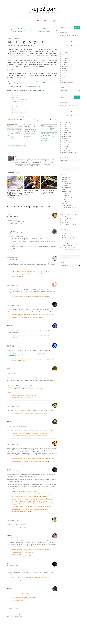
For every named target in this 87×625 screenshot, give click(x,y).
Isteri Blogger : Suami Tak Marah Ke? (31, 191)
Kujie (16, 157)
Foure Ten (64, 234)
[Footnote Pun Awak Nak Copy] (14, 128)
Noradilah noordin (66, 238)
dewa (13, 145)
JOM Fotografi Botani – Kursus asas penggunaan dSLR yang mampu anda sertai (14, 193)
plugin (24, 145)
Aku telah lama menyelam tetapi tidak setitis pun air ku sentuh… (20, 30)
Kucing (63, 64)
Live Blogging (65, 66)
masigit (64, 244)
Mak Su (8, 325)
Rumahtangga (65, 80)
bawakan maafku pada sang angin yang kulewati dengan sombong (45, 30)
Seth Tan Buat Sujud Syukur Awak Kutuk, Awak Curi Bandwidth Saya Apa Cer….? (49, 135)
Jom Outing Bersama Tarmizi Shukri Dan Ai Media (48, 192)
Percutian (64, 74)
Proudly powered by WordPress (14, 615)
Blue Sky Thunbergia (67, 41)
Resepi (63, 78)
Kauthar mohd (65, 247)
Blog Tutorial (65, 58)
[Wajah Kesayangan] (32, 130)
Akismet (9, 66)
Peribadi (64, 76)
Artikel (63, 56)
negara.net (25, 81)
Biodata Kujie (36, 165)
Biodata (38, 21)
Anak (63, 54)
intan (8, 421)
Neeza (8, 535)
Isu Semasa (65, 62)
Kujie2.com (43, 8)
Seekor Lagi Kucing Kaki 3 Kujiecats (71, 45)
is (7, 519)
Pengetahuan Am (66, 72)
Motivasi (64, 68)
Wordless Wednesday (67, 82)
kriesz (8, 588)
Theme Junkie (19, 616)
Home (30, 21)
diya (8, 284)
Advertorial (65, 52)
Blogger (9, 38)
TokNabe (9, 405)
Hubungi (46, 21)
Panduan (64, 70)
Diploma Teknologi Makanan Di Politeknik (69, 244)
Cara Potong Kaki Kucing (68, 39)
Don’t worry (65, 43)
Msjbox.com (37, 86)
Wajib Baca (55, 21)
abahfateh (9, 345)
